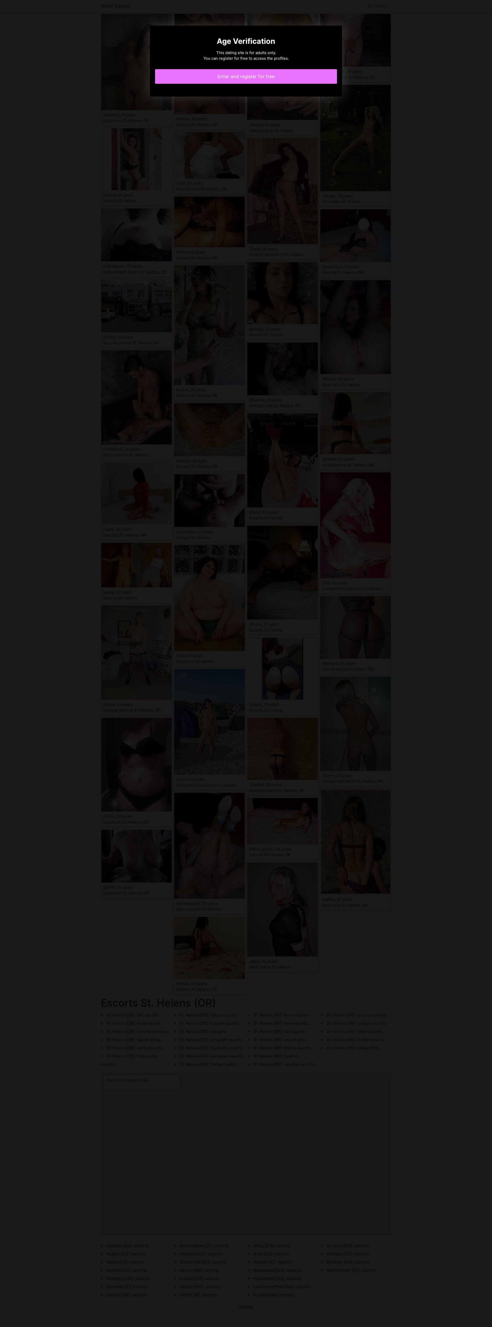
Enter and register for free (246, 76)
